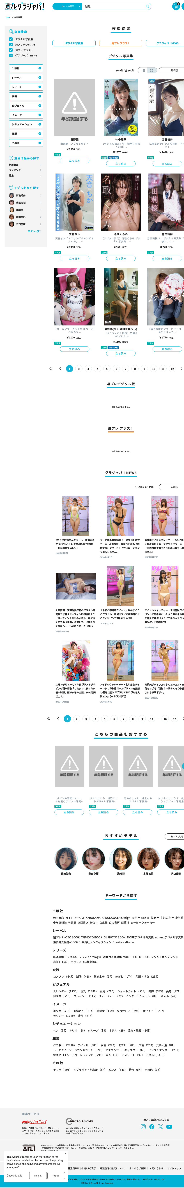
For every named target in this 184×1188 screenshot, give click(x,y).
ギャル (169, 996)
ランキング (15, 170)
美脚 (156, 991)
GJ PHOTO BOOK (115, 937)
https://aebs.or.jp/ (49, 1150)
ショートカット (132, 991)
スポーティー (111, 996)
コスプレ (64, 976)
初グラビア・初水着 (90, 1069)
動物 (136, 1069)
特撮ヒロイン (66, 1055)
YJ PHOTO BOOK (91, 937)
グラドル (64, 1045)
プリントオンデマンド (164, 957)
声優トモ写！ (61, 962)
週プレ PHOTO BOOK (66, 937)
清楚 (86, 1016)
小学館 (179, 918)
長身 (174, 991)
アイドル (88, 1045)
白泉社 (103, 922)
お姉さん (84, 1011)
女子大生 (166, 1045)
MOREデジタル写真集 (140, 937)
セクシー (64, 1016)
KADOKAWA (93, 918)
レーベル (17, 77)
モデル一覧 (34, 231)
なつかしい (129, 1011)
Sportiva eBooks (123, 942)
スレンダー (66, 991)
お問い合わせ (156, 1168)
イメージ (17, 115)
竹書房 (72, 922)
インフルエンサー (164, 1050)
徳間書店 (83, 922)
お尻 (108, 991)
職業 (14, 133)
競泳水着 (104, 976)
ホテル (117, 1030)
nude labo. (90, 962)
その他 (15, 143)
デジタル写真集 (24, 39)
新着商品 (13, 164)
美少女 (62, 1011)
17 (174, 719)
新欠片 (94, 922)
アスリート (133, 1055)
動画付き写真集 (112, 957)
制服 (84, 976)
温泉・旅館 (140, 1030)
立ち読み (74, 160)
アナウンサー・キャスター (126, 1050)
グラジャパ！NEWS (26, 55)
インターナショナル (142, 996)
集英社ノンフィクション (96, 942)
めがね (124, 976)
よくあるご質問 (137, 1168)
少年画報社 (60, 922)
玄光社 (136, 918)
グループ (98, 1030)
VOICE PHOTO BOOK (136, 957)
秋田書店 (58, 918)
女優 (109, 1045)
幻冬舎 (145, 918)
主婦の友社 (167, 918)
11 (163, 369)
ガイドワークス (74, 918)
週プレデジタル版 (25, 44)
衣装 (14, 96)
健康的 (62, 996)
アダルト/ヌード (156, 1055)
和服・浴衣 (147, 976)
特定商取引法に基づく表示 (82, 1168)
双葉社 (125, 922)
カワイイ (154, 1011)
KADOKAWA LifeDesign (116, 918)
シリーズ (17, 87)
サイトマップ (174, 1168)
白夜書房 (114, 922)
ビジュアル (18, 105)
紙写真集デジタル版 (65, 957)
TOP (7, 17)
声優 (147, 1045)
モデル (127, 1045)
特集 (11, 175)
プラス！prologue (90, 957)
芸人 (113, 1055)
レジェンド (92, 1055)
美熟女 (105, 1011)
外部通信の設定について (112, 1168)
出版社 (15, 68)
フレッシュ (85, 996)
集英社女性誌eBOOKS (66, 942)
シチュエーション (22, 124)
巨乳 (89, 991)
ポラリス (76, 962)
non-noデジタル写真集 (169, 937)
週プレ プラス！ (24, 50)
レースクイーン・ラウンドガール (78, 1050)
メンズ (117, 1069)
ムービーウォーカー (143, 922)
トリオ (77, 1030)
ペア (60, 1030)
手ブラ (62, 1069)
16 (165, 719)
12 (172, 369)
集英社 (155, 918)
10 (153, 369)
